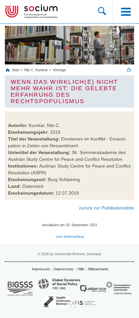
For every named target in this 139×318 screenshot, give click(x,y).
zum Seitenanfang (70, 236)
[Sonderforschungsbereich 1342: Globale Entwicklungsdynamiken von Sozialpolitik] (59, 287)
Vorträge (59, 70)
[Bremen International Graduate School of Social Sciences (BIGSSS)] (20, 288)
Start (16, 70)
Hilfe (81, 269)
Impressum (41, 269)
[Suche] (105, 11)
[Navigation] (125, 11)
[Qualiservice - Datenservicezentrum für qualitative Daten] (93, 290)
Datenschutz (64, 269)
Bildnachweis (98, 269)
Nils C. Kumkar (36, 70)
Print (129, 70)
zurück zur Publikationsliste (106, 207)
